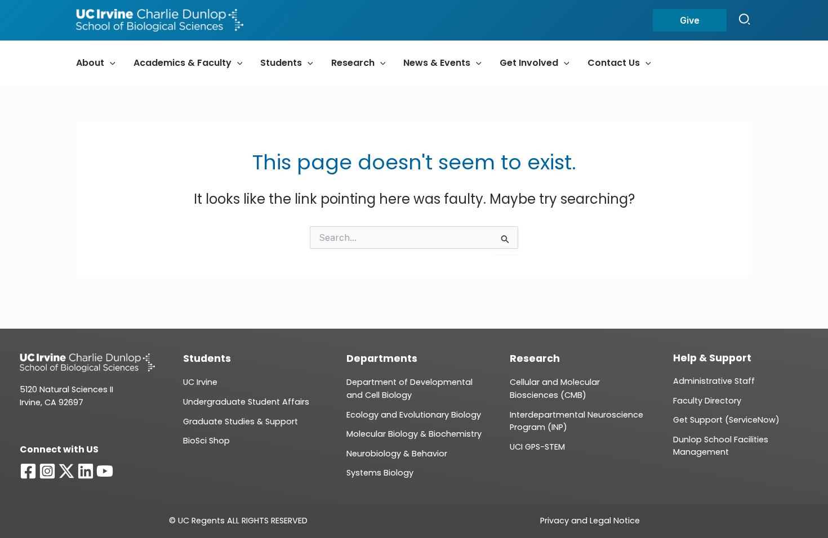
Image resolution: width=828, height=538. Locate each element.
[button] (690, 20)
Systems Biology (379, 472)
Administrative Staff (714, 381)
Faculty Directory (707, 400)
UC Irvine (200, 382)
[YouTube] (104, 471)
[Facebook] (28, 471)
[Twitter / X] (66, 471)
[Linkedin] (85, 471)
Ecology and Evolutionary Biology (413, 414)
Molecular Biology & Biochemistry (414, 434)
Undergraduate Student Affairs (246, 401)
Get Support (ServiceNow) (726, 419)
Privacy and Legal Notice (590, 520)
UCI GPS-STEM (537, 446)
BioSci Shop (206, 440)
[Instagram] (47, 471)
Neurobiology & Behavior (396, 453)
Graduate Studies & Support (240, 421)
